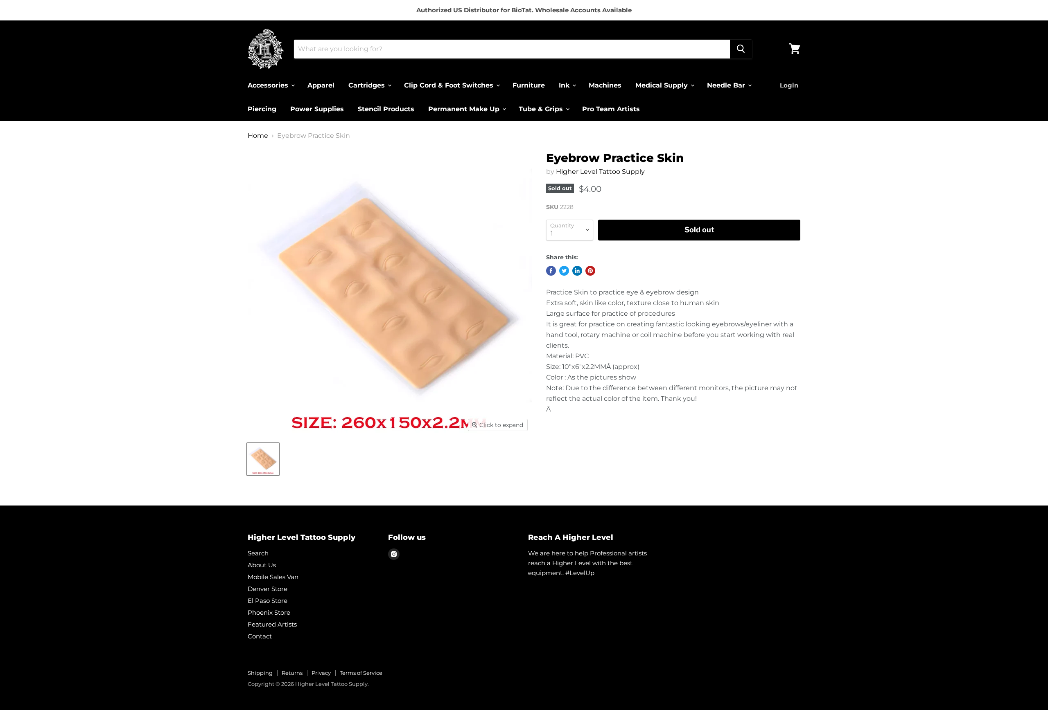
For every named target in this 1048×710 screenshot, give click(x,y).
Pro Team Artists (611, 108)
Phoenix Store (269, 612)
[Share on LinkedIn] (577, 271)
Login (789, 85)
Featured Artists (272, 624)
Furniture (529, 85)
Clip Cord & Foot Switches (449, 85)
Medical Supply (662, 85)
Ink (565, 85)
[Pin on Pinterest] (590, 271)
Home (258, 135)
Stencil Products (386, 108)
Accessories (269, 85)
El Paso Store (267, 600)
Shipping (260, 673)
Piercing (262, 108)
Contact (260, 636)
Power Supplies (317, 108)
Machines (605, 85)
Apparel (320, 85)
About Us (262, 565)
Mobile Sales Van (273, 577)
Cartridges (367, 85)
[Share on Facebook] (551, 271)
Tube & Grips (542, 108)
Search (258, 553)
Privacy (321, 673)
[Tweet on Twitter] (564, 271)
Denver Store (267, 589)
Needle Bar (727, 85)
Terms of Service (361, 673)
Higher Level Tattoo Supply (600, 171)
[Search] (741, 48)
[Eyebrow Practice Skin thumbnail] (263, 459)
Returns (292, 673)
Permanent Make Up (464, 108)
